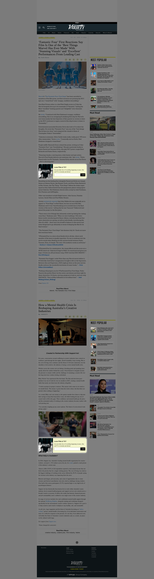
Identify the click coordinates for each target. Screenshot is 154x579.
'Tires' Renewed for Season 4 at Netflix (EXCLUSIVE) (105, 344)
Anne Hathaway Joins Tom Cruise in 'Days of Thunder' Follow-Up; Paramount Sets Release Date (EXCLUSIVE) (105, 329)
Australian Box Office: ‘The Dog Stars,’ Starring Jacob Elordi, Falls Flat (104, 90)
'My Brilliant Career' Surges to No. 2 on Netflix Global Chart (105, 360)
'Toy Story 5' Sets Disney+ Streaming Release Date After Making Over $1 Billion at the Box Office (105, 107)
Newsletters (51, 26)
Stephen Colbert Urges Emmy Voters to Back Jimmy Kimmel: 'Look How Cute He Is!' (104, 66)
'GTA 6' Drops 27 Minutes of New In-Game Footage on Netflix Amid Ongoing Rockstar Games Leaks (105, 353)
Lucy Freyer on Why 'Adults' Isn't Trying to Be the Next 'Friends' (105, 81)
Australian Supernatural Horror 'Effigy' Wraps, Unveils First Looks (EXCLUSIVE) (104, 369)
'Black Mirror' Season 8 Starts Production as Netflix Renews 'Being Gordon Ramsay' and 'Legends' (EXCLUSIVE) (104, 337)
